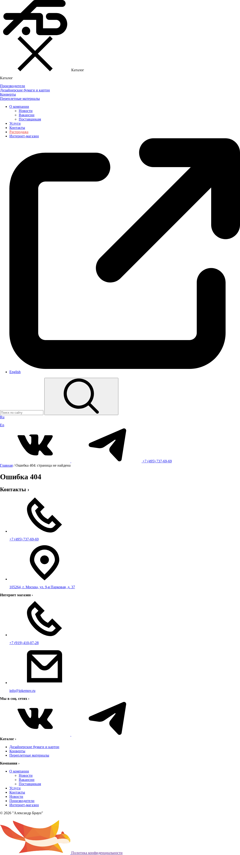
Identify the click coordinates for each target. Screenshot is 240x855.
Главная (6, 465)
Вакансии (26, 115)
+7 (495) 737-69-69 (157, 461)
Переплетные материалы (29, 755)
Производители (21, 801)
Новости (26, 111)
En (2, 425)
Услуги (15, 123)
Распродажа (18, 132)
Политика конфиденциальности (97, 853)
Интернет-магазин (24, 805)
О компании (19, 107)
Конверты (17, 751)
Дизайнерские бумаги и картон (34, 747)
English (15, 372)
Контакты (17, 128)
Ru (2, 417)
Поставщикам (30, 119)
